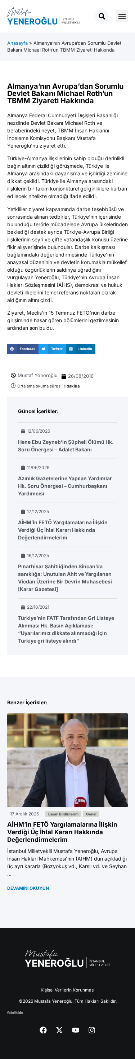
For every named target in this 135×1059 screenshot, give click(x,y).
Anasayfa (17, 43)
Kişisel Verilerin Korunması (68, 990)
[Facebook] (43, 1030)
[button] (122, 16)
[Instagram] (92, 1030)
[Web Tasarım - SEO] (15, 1012)
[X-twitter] (59, 1030)
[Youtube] (75, 1030)
